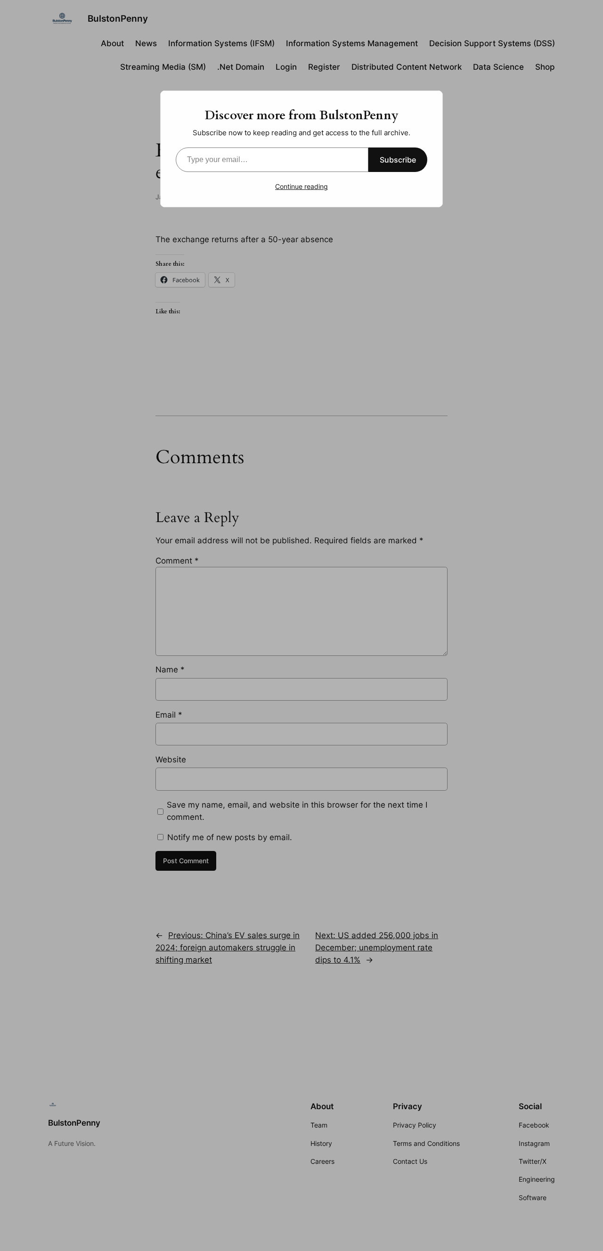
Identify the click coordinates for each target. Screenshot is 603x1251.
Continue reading (301, 186)
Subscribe (398, 159)
